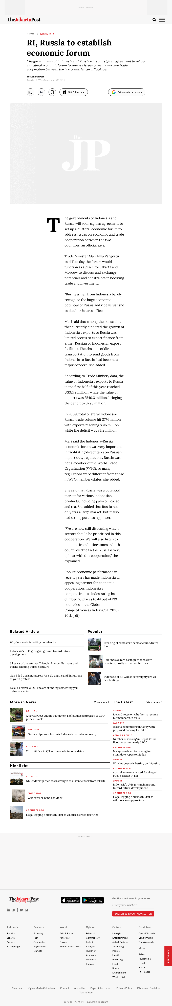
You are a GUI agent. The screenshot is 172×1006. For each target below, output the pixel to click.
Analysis (90, 946)
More (142, 948)
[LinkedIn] (8, 910)
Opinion (90, 927)
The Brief (91, 950)
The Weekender (147, 942)
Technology (118, 946)
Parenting (117, 959)
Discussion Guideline (148, 988)
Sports (142, 967)
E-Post (142, 954)
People (116, 950)
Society (11, 942)
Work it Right (119, 976)
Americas (65, 937)
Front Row (145, 927)
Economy (38, 933)
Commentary (93, 937)
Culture (116, 927)
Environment (119, 972)
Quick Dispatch (147, 933)
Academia (91, 955)
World (63, 927)
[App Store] (70, 900)
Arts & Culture (120, 942)
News (31, 34)
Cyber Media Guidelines (41, 988)
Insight (89, 942)
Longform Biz (146, 937)
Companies (39, 942)
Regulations (39, 946)
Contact (64, 988)
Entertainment (119, 937)
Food (115, 963)
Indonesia (47, 34)
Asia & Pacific (67, 933)
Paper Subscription (100, 988)
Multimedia (145, 958)
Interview (91, 959)
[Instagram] (13, 910)
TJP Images (144, 971)
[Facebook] (17, 910)
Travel (142, 963)
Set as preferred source (130, 92)
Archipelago (13, 946)
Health (115, 955)
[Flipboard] (26, 910)
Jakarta (11, 937)
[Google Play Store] (93, 900)
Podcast (90, 963)
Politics (11, 933)
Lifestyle (116, 933)
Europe (63, 942)
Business (38, 927)
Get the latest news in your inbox (131, 898)
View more (101, 702)
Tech (35, 937)
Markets (37, 950)
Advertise (79, 988)
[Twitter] (21, 910)
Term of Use (86, 992)
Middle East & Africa (70, 946)
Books (115, 968)
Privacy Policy (124, 988)
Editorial (90, 933)
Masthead (17, 988)
